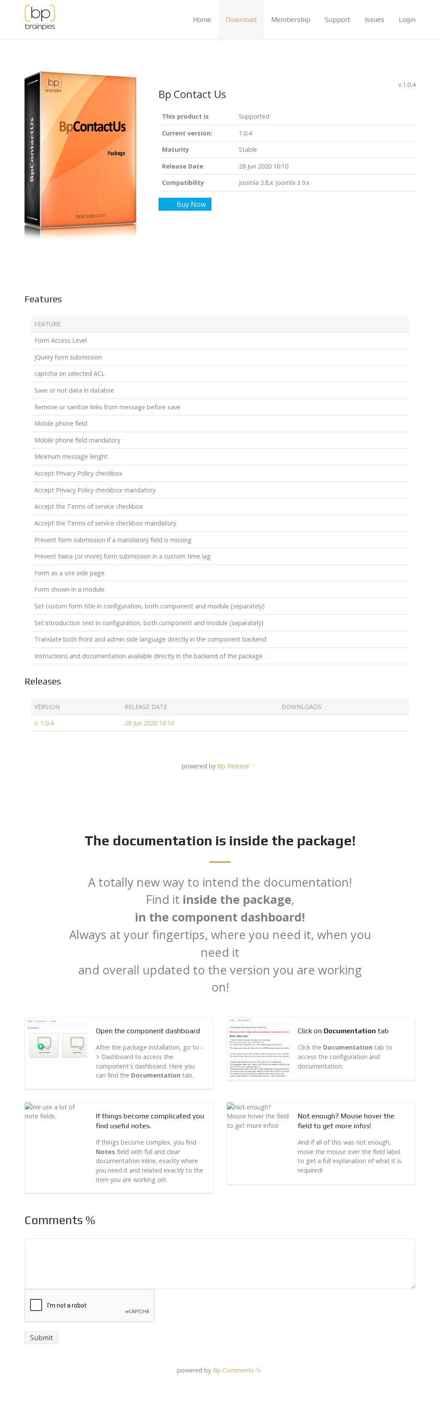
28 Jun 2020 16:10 (149, 723)
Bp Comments (234, 1370)
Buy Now (191, 204)
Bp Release (234, 766)
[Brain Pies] (39, 17)
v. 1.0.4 (43, 723)
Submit (41, 1337)
